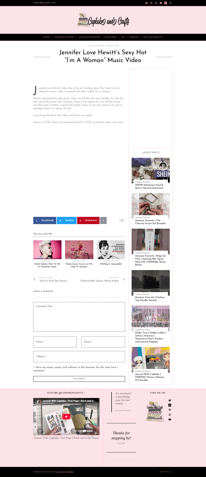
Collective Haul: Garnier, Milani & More (99, 279)
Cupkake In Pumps (142, 182)
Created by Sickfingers (65, 472)
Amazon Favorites (142, 217)
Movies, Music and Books (96, 46)
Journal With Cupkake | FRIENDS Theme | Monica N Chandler (149, 377)
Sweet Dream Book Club (44, 3)
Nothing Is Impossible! (111, 264)
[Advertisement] (61, 75)
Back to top (164, 472)
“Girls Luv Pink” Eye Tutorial (53, 279)
